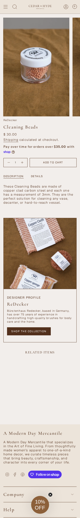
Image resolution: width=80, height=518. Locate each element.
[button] (40, 505)
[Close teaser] (50, 495)
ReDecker (10, 120)
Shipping (10, 140)
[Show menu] (5, 7)
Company (14, 494)
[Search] (14, 7)
